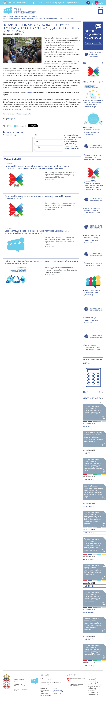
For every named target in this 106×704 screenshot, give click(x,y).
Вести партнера (21, 16)
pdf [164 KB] (89, 666)
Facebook (88, 3)
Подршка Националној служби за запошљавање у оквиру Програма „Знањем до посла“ (38, 197)
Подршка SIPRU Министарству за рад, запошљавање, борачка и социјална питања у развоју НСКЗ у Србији (93, 185)
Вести (11, 16)
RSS (101, 3)
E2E (84, 63)
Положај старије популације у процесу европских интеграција (92, 347)
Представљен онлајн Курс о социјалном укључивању (92, 293)
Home (5, 16)
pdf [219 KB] (89, 559)
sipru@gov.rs (58, 690)
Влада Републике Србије (18, 2)
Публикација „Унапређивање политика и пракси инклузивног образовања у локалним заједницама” (41, 262)
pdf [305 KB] (89, 480)
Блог (85, 392)
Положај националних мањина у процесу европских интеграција (92, 210)
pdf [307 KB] (89, 639)
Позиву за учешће (24, 114)
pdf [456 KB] (89, 613)
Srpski (47, 3)
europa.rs (11, 119)
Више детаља (50, 179)
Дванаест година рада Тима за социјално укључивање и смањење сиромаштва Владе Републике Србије (37, 232)
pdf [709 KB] (89, 506)
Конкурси (32, 16)
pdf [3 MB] (88, 427)
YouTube (97, 3)
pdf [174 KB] (89, 533)
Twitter (92, 3)
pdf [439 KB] (89, 586)
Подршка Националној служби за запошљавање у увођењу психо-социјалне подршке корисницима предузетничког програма (37, 167)
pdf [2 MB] (88, 453)
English (59, 3)
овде (29, 92)
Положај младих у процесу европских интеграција (91, 320)
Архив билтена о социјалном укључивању (95, 54)
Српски (53, 3)
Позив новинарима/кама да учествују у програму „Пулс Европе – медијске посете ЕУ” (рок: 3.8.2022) (42, 28)
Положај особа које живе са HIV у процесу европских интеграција (93, 157)
